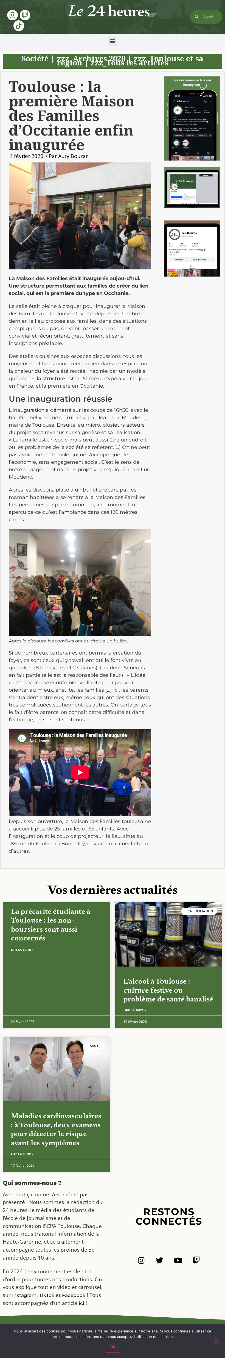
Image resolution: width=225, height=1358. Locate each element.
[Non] (216, 1340)
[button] (112, 41)
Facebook (73, 1295)
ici (81, 1303)
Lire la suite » (22, 949)
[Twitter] (159, 1260)
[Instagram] (12, 15)
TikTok (46, 1295)
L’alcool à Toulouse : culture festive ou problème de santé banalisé (168, 990)
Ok (113, 1346)
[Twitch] (25, 15)
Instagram (24, 1295)
